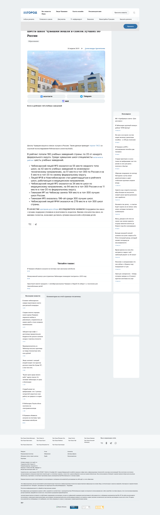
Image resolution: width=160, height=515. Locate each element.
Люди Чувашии (61, 11)
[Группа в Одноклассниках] (106, 443)
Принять (130, 26)
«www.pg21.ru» (33, 462)
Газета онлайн (78, 11)
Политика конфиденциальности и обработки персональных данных (38, 488)
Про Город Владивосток (43, 444)
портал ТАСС (95, 146)
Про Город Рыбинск (57, 440)
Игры (44, 14)
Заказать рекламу (126, 19)
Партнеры (23, 458)
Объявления (47, 453)
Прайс (45, 456)
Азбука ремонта (28, 19)
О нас (45, 451)
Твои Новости (40, 438)
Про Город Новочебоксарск (28, 438)
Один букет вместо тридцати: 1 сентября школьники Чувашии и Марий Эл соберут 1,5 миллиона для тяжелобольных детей (62, 286)
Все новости (46, 11)
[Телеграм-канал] (86, 96)
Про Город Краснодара (58, 444)
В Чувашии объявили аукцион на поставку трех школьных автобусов (51, 270)
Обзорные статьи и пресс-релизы (29, 456)
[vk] (30, 224)
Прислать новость (121, 12)
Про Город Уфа (72, 440)
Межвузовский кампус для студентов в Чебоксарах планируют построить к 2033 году (56, 277)
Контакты (70, 451)
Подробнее (69, 485)
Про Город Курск (41, 440)
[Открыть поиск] (134, 12)
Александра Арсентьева (95, 48)
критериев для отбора (49, 209)
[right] (137, 19)
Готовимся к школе (46, 19)
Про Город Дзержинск (26, 444)
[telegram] (36, 224)
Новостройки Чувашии (106, 19)
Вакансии (90, 19)
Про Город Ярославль (26, 440)
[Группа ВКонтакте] (46, 96)
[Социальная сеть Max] (66, 101)
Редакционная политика (27, 453)
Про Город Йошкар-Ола (58, 438)
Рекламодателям (95, 11)
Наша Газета (71, 438)
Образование (33, 41)
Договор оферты (72, 453)
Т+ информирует (76, 19)
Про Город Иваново (89, 438)
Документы (61, 19)
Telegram (23, 451)
